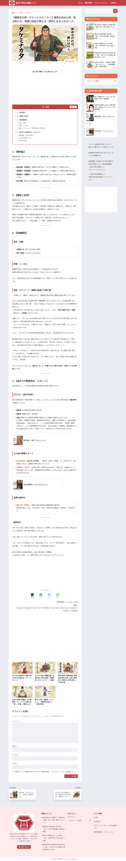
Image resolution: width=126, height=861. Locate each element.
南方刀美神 (37, 608)
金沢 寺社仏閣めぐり (26, 2)
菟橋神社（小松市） (23, 467)
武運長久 (74, 608)
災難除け (66, 611)
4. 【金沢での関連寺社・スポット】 (29, 132)
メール (15, 755)
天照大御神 (16, 301)
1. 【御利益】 (21, 112)
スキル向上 (69, 602)
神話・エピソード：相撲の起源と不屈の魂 (32, 128)
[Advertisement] (45, 88)
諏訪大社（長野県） (23, 505)
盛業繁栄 (75, 611)
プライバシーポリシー (101, 3)
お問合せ (113, 3)
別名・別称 (22, 123)
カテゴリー (71, 817)
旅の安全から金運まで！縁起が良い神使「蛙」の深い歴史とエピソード (54, 820)
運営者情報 (88, 3)
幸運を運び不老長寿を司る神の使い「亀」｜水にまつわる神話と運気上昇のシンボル (54, 847)
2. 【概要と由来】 (23, 116)
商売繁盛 (47, 608)
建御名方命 (64, 608)
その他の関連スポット (26, 138)
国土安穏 (55, 608)
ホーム (80, 3)
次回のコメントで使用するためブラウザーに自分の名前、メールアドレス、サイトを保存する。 (44, 771)
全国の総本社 (23, 140)
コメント (16, 721)
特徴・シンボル (24, 125)
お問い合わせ (25, 847)
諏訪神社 (17, 394)
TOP (96, 817)
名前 (14, 746)
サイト (14, 763)
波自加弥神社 (21, 461)
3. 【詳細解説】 (22, 120)
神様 (76, 602)
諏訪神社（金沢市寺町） (26, 135)
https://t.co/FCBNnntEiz (96, 170)
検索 (115, 11)
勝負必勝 (28, 608)
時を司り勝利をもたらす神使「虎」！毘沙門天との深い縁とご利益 (54, 838)
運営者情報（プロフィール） (104, 832)
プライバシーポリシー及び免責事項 (106, 827)
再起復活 (20, 608)
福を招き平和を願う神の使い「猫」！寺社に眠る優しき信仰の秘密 (54, 829)
